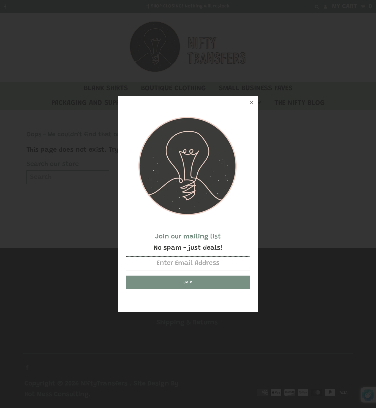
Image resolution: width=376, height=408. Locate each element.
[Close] (252, 102)
